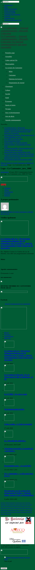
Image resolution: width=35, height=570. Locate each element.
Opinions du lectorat (15, 79)
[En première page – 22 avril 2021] (9, 462)
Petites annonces (9, 11)
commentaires (8, 336)
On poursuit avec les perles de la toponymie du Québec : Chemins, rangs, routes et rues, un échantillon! (19, 493)
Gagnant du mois (28, 508)
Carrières (7, 16)
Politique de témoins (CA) (12, 20)
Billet (10, 71)
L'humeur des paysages (20, 502)
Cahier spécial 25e (11, 60)
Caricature (12, 75)
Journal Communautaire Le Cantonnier (17, 304)
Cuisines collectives (10, 504)
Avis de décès (9, 116)
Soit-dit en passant (18, 504)
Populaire (7, 334)
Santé (7, 98)
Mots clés (7, 338)
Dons (6, 7)
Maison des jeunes (17, 506)
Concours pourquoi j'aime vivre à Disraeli (11, 512)
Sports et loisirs (10, 105)
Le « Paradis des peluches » (15, 441)
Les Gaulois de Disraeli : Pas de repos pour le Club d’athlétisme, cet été (19, 136)
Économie (8, 101)
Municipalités (9, 64)
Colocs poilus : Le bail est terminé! (15, 143)
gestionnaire (5, 172)
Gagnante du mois (18, 508)
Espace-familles (4, 510)
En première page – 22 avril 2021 (17, 466)
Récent (6, 333)
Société (7, 94)
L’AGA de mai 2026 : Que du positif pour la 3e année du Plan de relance (18, 149)
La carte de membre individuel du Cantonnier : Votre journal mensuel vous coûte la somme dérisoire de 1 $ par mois (19, 156)
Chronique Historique (8, 506)
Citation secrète (24, 512)
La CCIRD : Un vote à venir (13, 139)
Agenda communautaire (13, 120)
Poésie (23, 508)
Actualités (8, 56)
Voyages (8, 109)
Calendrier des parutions (12, 14)
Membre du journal (10, 9)
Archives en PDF (10, 13)
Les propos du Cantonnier (13, 68)
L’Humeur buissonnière (10, 502)
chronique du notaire (12, 510)
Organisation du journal (16, 83)
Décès (18, 510)
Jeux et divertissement (12, 113)
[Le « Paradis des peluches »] (8, 437)
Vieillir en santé (8, 514)
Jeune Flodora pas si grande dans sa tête (17, 152)
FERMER (3, 568)
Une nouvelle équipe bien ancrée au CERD (18, 159)
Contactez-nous (9, 18)
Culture (7, 90)
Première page (10, 53)
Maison (3, 163)
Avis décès (3, 502)
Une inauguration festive (12, 141)
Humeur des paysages (25, 506)
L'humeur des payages (5, 508)
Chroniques (9, 86)
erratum (12, 508)
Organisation (8, 5)
